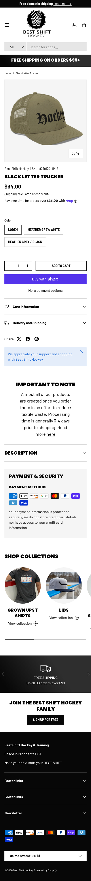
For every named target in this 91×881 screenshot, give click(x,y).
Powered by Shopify (45, 870)
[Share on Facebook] (27, 339)
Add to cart (61, 266)
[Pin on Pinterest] (36, 339)
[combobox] (45, 46)
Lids (63, 610)
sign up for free (45, 720)
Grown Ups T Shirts (23, 613)
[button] (84, 25)
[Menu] (7, 25)
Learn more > (62, 4)
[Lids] (64, 585)
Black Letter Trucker (26, 73)
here (51, 434)
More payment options (45, 290)
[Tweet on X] (19, 339)
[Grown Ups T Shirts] (23, 585)
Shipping (10, 194)
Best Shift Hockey (16, 169)
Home (7, 73)
